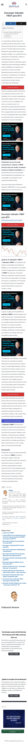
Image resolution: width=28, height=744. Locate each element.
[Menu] (2, 5)
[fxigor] (5, 495)
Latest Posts (9, 487)
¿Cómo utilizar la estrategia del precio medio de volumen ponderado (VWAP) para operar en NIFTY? (14, 537)
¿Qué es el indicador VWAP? (11, 33)
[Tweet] (21, 23)
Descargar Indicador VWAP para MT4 (12, 32)
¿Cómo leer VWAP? (8, 533)
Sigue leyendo (14, 654)
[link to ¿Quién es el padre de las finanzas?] (14, 667)
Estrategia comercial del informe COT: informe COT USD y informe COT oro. (14, 634)
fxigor (11, 490)
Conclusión (7, 35)
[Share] (10, 23)
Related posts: (8, 37)
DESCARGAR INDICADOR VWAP (11, 220)
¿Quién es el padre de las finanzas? (14, 679)
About (3, 487)
